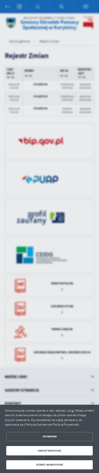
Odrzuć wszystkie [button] (49, 451)
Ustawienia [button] (50, 436)
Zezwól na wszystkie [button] (49, 464)
